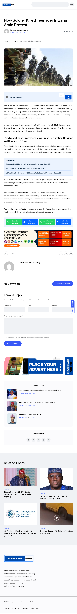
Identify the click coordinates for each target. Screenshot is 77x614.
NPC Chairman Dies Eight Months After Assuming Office (25, 168)
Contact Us (16, 608)
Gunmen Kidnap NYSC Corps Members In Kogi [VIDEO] (56, 532)
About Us (7, 608)
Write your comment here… (13, 316)
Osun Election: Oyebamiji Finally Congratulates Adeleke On (40, 390)
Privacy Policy (35, 608)
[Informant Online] (8, 4)
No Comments (12, 283)
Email (30, 305)
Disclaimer (25, 608)
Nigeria (13, 41)
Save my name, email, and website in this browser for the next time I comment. (27, 337)
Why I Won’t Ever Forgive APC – (30, 414)
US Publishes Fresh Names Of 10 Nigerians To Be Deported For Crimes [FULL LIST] (34, 173)
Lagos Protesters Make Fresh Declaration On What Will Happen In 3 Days (38, 139)
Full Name (7, 305)
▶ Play (68, 97)
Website (55, 305)
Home (6, 41)
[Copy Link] (72, 32)
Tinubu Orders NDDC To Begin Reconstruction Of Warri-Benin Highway (30, 164)
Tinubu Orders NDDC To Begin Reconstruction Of (37, 402)
